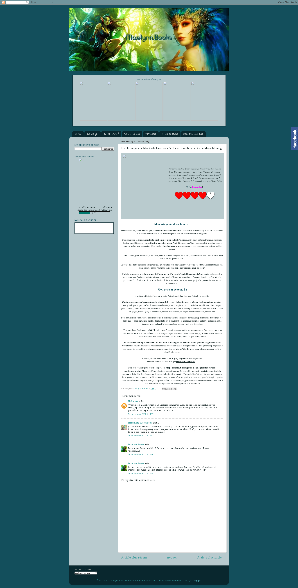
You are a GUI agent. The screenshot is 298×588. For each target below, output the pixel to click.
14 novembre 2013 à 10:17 (141, 414)
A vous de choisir (170, 134)
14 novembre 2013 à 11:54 (140, 454)
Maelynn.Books (136, 444)
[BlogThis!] (166, 388)
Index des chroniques (193, 134)
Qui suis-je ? (92, 134)
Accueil (78, 134)
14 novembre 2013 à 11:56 (140, 473)
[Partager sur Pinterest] (175, 388)
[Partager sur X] (169, 388)
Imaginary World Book (140, 423)
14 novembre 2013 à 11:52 (140, 436)
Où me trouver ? (111, 134)
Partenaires (150, 134)
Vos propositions (132, 134)
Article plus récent (134, 557)
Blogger (197, 580)
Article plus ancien (210, 557)
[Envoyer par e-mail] (163, 388)
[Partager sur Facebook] (172, 388)
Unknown (133, 401)
